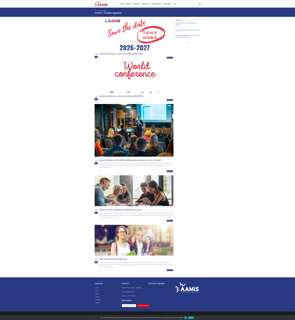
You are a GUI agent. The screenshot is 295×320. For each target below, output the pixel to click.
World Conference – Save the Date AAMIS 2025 (121, 96)
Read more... (169, 57)
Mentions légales (156, 283)
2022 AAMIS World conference (113, 259)
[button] (175, 4)
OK (185, 317)
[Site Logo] (101, 4)
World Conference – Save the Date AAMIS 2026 (121, 54)
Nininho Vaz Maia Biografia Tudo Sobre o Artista (187, 30)
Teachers (97, 302)
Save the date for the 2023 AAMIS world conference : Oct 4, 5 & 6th (130, 160)
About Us (145, 4)
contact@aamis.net (129, 292)
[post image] (134, 35)
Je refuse (191, 317)
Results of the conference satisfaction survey (120, 209)
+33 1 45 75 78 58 (131, 296)
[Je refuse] (293, 317)
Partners (136, 4)
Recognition (98, 299)
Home (122, 4)
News (128, 4)
